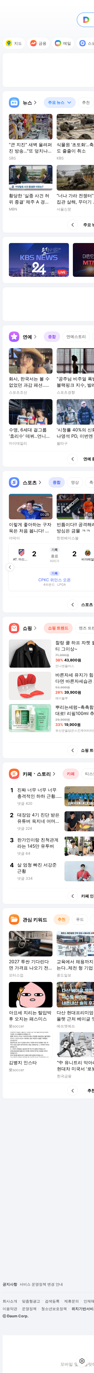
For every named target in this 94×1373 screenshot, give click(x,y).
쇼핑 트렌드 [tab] (58, 627)
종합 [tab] (52, 336)
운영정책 (29, 1308)
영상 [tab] (75, 482)
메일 (67, 43)
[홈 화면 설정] (82, 1361)
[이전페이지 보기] (10, 567)
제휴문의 (71, 1301)
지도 (18, 43)
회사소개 (10, 1301)
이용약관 (10, 1308)
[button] (23, 102)
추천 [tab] (86, 102)
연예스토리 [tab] (76, 336)
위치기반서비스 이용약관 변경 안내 (49, 1284)
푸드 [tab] (80, 919)
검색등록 (52, 1301)
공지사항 (10, 1284)
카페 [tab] (71, 773)
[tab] (60, 102)
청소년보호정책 (54, 1308)
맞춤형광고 (31, 1301)
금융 (42, 43)
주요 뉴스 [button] (54, 101)
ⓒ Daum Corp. (15, 1316)
